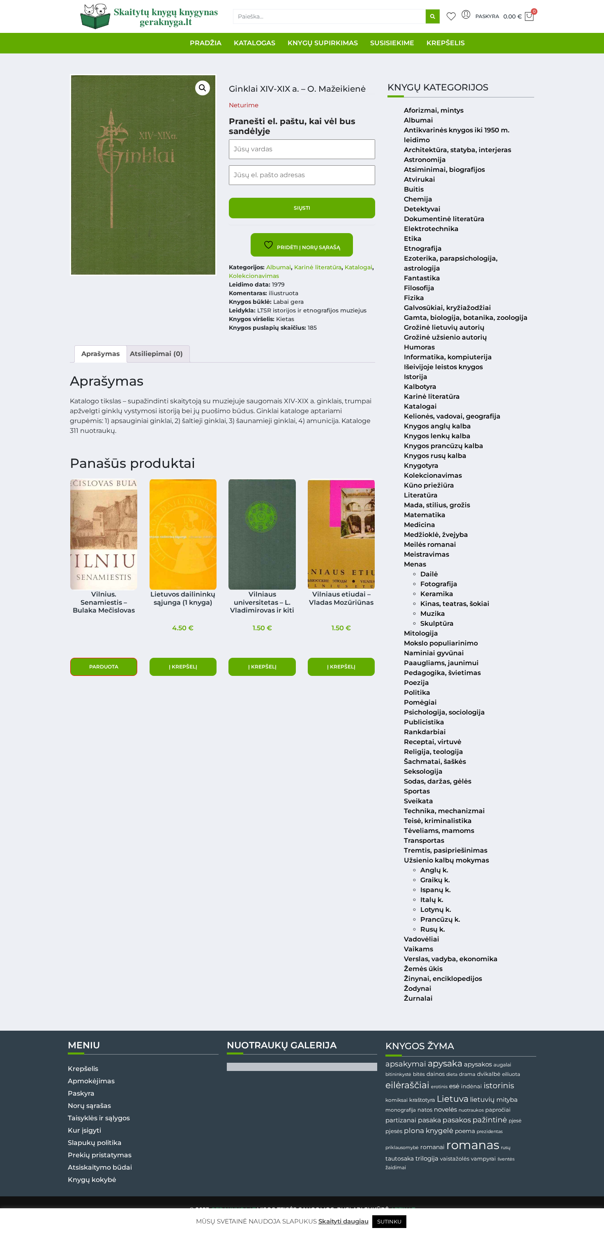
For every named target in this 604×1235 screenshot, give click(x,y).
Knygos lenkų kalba (437, 436)
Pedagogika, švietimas (442, 673)
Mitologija (421, 633)
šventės (506, 1159)
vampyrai (483, 1158)
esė (454, 1086)
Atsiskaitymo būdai (100, 1167)
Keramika (436, 594)
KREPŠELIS (445, 43)
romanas (472, 1145)
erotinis (439, 1086)
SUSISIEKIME (392, 43)
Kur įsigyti (84, 1130)
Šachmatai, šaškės (435, 762)
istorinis (499, 1085)
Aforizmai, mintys (433, 110)
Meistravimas (426, 554)
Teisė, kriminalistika (438, 821)
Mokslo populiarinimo (441, 643)
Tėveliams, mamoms (439, 831)
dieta (451, 1074)
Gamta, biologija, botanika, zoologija (466, 317)
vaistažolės (454, 1158)
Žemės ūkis (423, 969)
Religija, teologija (433, 752)
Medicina (419, 525)
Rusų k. (432, 929)
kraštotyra (422, 1100)
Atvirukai (419, 179)
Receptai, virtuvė (432, 742)
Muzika (432, 614)
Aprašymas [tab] (100, 354)
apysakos (478, 1064)
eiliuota (511, 1074)
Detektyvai (422, 209)
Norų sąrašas (89, 1106)
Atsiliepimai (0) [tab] (156, 354)
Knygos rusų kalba (435, 456)
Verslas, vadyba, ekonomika (451, 959)
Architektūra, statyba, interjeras (457, 150)
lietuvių (482, 1099)
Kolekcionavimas (254, 276)
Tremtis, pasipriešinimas (445, 850)
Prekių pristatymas (99, 1155)
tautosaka (399, 1158)
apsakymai (405, 1063)
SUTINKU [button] (389, 1221)
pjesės (393, 1131)
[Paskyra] (466, 14)
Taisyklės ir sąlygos (99, 1118)
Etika (413, 239)
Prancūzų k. (440, 919)
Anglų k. (434, 870)
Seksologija (423, 771)
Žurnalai (418, 998)
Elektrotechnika (431, 229)
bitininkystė (398, 1074)
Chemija (418, 199)
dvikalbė (488, 1074)
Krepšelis (83, 1069)
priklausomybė (402, 1147)
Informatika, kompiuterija (448, 357)
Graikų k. (435, 880)
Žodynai (417, 988)
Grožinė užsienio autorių (445, 337)
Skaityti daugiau (343, 1221)
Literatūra (421, 495)
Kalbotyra (420, 387)
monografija (400, 1110)
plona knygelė (428, 1130)
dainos (435, 1074)
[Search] (433, 16)
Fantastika (422, 278)
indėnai (471, 1086)
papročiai (498, 1109)
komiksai (396, 1100)
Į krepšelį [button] (183, 667)
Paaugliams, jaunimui (441, 663)
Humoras (419, 347)
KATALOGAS (254, 43)
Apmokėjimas (91, 1081)
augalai (502, 1065)
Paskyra (487, 16)
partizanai (400, 1120)
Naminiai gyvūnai (434, 653)
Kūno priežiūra (429, 485)
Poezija (416, 683)
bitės (419, 1074)
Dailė (429, 574)
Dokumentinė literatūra (444, 219)
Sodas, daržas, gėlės (437, 781)
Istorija (415, 377)
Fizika (414, 298)
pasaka (429, 1120)
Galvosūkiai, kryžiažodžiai (447, 308)
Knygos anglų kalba (437, 426)
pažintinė (490, 1119)
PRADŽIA (205, 43)
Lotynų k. (435, 910)
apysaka (445, 1063)
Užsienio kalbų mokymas (446, 860)
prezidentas (490, 1131)
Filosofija (419, 288)
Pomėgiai (420, 702)
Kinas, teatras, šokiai (454, 604)
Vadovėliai (421, 939)
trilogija (426, 1158)
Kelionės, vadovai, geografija (452, 416)
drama (467, 1074)
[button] (202, 88)
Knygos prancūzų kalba (443, 446)
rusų (505, 1147)
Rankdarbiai (425, 732)
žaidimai (395, 1167)
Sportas (417, 791)
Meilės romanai (430, 544)
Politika (417, 692)
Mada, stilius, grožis (437, 505)
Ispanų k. (435, 890)
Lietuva (452, 1098)
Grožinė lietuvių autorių (444, 327)
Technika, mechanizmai (444, 811)
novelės (445, 1109)
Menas (415, 564)
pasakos (457, 1120)
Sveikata (418, 801)
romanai (432, 1147)
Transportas (424, 840)
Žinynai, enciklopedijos (443, 979)
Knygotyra (421, 465)
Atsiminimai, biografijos (444, 169)
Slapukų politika (95, 1143)
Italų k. (431, 900)
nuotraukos (471, 1110)
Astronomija (425, 160)
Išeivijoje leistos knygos (443, 367)
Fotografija (438, 584)
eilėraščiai (407, 1085)
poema (465, 1131)
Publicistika (424, 722)
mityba (507, 1099)
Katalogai (358, 267)
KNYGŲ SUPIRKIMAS (323, 43)
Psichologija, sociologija (444, 712)
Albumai (278, 267)
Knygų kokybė (92, 1180)
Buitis (414, 189)
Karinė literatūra (317, 267)
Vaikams (418, 949)
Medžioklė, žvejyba (436, 535)
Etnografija (423, 248)
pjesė (515, 1121)
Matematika (424, 515)
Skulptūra (437, 623)
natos (424, 1109)
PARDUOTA (103, 667)
